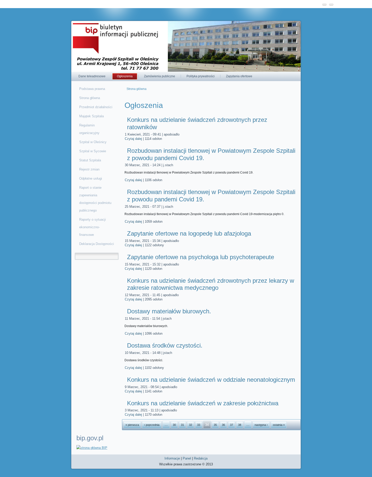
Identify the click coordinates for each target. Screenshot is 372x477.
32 (190, 424)
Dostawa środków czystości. (164, 345)
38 (239, 424)
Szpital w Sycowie (92, 151)
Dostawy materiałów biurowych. (169, 311)
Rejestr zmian (89, 169)
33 (198, 424)
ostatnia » (279, 424)
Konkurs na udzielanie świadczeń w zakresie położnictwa (202, 403)
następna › (261, 424)
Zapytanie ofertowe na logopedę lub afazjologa (189, 233)
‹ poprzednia (151, 424)
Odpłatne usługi (90, 178)
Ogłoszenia (125, 76)
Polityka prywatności (201, 76)
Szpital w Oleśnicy (93, 142)
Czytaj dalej (133, 139)
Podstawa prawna (92, 89)
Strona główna (89, 98)
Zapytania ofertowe (239, 76)
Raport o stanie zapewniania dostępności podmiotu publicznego (95, 199)
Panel (187, 458)
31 (182, 424)
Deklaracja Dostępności (96, 244)
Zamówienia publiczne (159, 76)
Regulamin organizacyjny (89, 129)
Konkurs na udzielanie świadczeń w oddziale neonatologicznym (211, 379)
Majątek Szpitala (91, 116)
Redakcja (201, 458)
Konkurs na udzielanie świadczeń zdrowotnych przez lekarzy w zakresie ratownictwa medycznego (210, 284)
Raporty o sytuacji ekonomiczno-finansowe (92, 227)
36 (223, 424)
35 (215, 424)
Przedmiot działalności (95, 107)
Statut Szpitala (90, 160)
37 (231, 424)
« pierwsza (132, 424)
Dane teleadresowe (92, 76)
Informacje (172, 458)
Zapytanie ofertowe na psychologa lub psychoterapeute (200, 257)
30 (174, 424)
